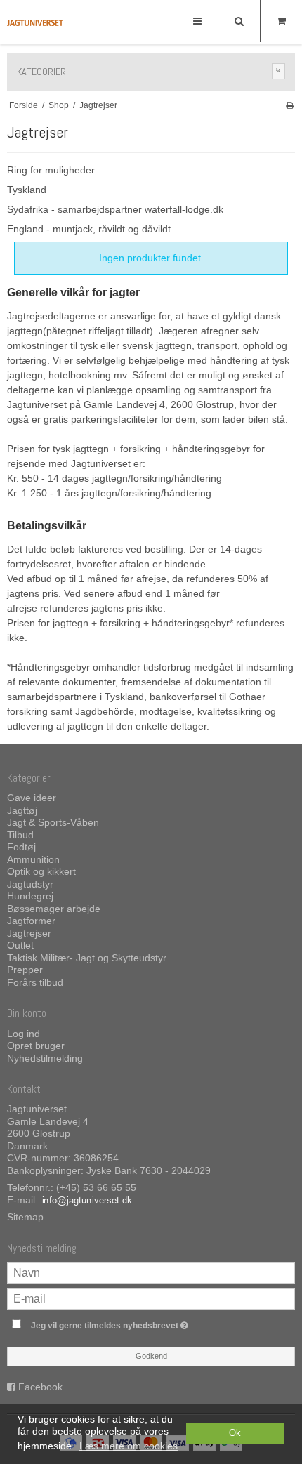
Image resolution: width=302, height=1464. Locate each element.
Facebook (40, 1386)
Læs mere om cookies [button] (128, 1445)
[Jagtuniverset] (35, 23)
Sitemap (25, 1216)
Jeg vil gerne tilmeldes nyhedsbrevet (133, 1322)
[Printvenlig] (289, 105)
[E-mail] (151, 1298)
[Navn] (151, 1272)
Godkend (151, 1356)
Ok (235, 1433)
